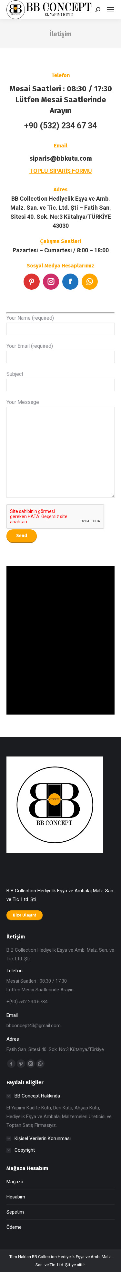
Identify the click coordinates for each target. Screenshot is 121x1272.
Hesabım (15, 1197)
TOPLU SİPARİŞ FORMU (60, 170)
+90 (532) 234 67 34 (60, 125)
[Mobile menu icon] (111, 10)
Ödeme (14, 1227)
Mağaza (14, 1182)
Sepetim (15, 1212)
